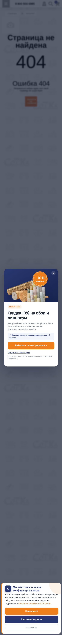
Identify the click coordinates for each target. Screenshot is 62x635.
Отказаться (31, 627)
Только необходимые (31, 619)
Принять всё (31, 611)
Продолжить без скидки (19, 352)
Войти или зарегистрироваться (31, 345)
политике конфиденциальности (34, 603)
